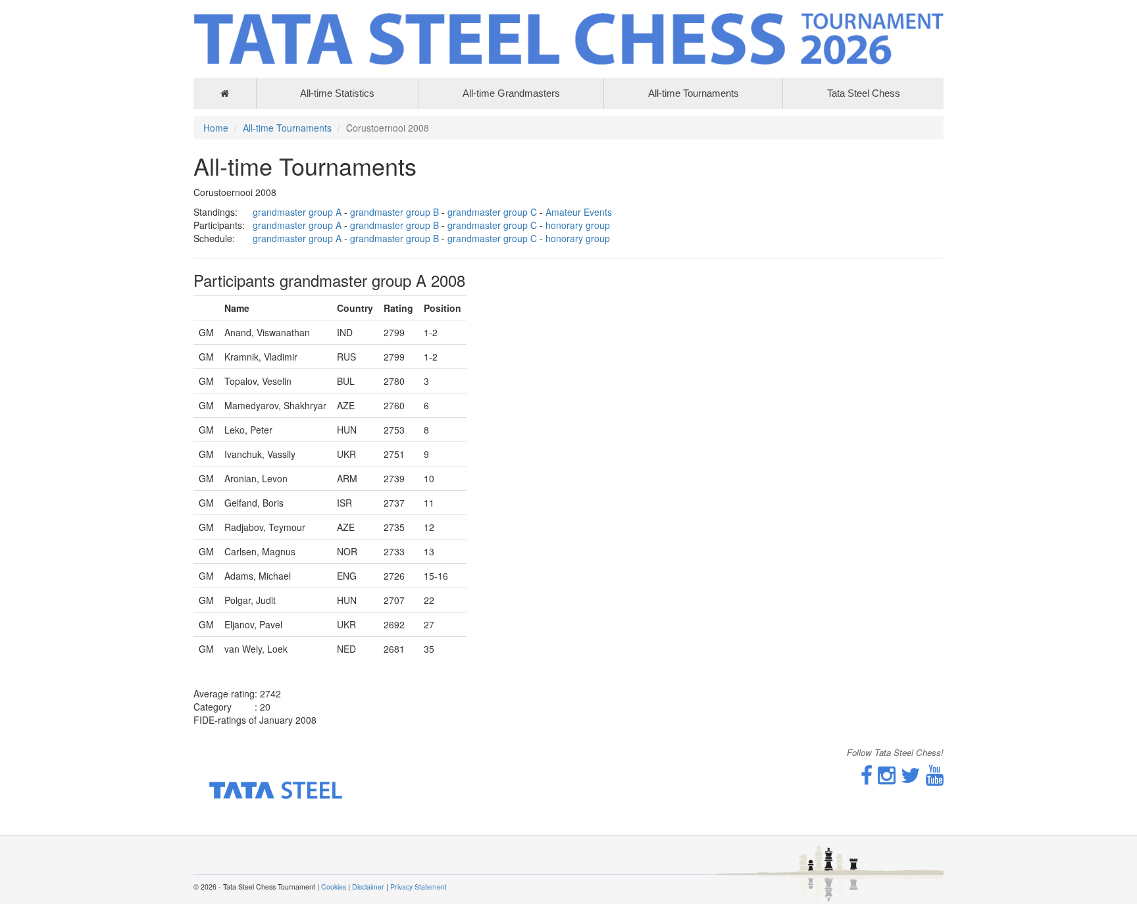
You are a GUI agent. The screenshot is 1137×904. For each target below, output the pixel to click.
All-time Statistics (337, 93)
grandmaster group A (297, 211)
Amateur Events (578, 211)
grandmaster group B (394, 211)
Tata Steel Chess (863, 93)
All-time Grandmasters (511, 93)
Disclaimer (368, 886)
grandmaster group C (492, 211)
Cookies (333, 886)
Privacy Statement (418, 886)
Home (215, 127)
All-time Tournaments (693, 93)
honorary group (577, 225)
